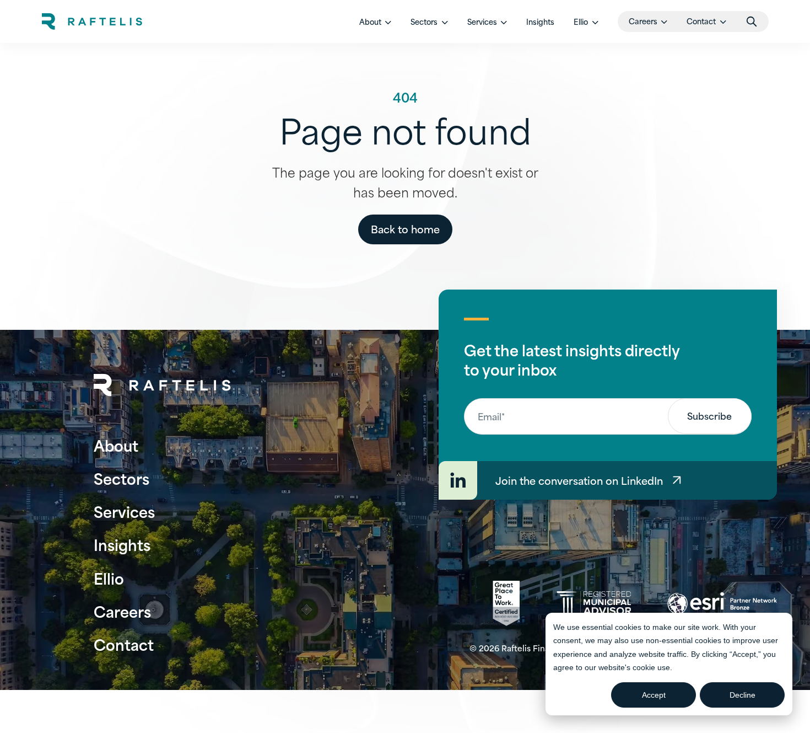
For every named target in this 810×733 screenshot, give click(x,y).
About (116, 444)
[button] (375, 21)
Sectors (121, 478)
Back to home (405, 229)
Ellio (109, 577)
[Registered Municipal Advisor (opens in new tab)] (594, 603)
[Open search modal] (752, 21)
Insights (540, 21)
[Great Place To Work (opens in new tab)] (506, 603)
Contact (124, 644)
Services (124, 511)
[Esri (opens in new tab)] (722, 603)
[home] (92, 21)
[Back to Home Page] (162, 385)
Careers (122, 610)
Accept (654, 695)
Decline (742, 695)
